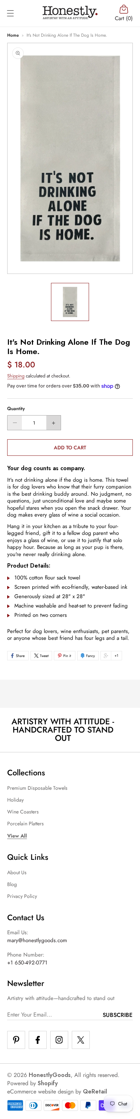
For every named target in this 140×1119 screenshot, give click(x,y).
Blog (12, 884)
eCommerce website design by (44, 1091)
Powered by (32, 1083)
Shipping (15, 375)
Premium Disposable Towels (37, 788)
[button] (10, 13)
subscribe (117, 1015)
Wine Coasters (23, 811)
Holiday (15, 799)
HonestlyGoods (50, 1075)
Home (13, 35)
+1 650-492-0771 (27, 963)
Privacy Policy (22, 896)
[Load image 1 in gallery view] (70, 302)
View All (17, 835)
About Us (17, 872)
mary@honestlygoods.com (37, 940)
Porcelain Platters (25, 823)
